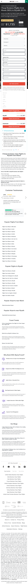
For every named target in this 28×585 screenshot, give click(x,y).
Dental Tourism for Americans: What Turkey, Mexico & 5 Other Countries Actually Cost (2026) (13, 439)
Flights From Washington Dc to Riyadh (10, 275)
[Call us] (26, 1)
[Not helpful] (16, 150)
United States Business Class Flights (14, 474)
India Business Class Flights (14, 477)
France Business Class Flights (14, 481)
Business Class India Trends (7, 343)
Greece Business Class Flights (14, 485)
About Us (7, 519)
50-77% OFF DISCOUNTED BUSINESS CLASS (8, 5)
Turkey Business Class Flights (14, 490)
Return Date (5, 62)
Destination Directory (12, 529)
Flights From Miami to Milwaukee (9, 226)
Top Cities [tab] (14, 471)
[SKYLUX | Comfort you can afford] (14, 1)
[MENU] (1, 1)
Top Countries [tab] (7, 471)
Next (26, 197)
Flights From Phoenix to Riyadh (8, 283)
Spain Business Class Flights (14, 492)
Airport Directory (15, 526)
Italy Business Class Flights (14, 479)
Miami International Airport (8, 305)
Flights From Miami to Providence (9, 261)
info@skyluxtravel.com (5, 578)
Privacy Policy (20, 519)
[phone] (26, 1)
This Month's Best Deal (8, 20)
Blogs (23, 522)
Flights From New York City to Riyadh (10, 278)
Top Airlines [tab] (21, 471)
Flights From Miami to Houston (8, 246)
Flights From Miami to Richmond (9, 236)
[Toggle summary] (25, 131)
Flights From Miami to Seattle (8, 229)
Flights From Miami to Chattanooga (9, 256)
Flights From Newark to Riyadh (8, 280)
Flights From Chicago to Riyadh (8, 290)
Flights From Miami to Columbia (9, 258)
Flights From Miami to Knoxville (8, 251)
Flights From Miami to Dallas (8, 243)
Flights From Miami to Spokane (8, 231)
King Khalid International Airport (9, 315)
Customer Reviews (16, 522)
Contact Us (13, 519)
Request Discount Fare (14, 118)
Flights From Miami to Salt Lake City (9, 238)
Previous (2, 197)
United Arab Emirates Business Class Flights (14, 494)
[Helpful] (14, 150)
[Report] (18, 150)
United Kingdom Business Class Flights (14, 483)
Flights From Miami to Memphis (8, 253)
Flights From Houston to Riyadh (8, 270)
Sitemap (20, 529)
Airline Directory (6, 526)
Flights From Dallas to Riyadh (8, 295)
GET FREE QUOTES (14, 83)
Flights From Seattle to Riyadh (8, 273)
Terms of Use (7, 522)
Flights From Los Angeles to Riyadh (9, 293)
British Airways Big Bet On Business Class (10, 333)
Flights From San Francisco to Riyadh (9, 285)
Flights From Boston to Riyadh (8, 288)
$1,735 (10, 24)
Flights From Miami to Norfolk (8, 234)
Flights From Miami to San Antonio (9, 248)
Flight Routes (24, 526)
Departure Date (6, 57)
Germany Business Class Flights (14, 487)
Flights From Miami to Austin (8, 241)
